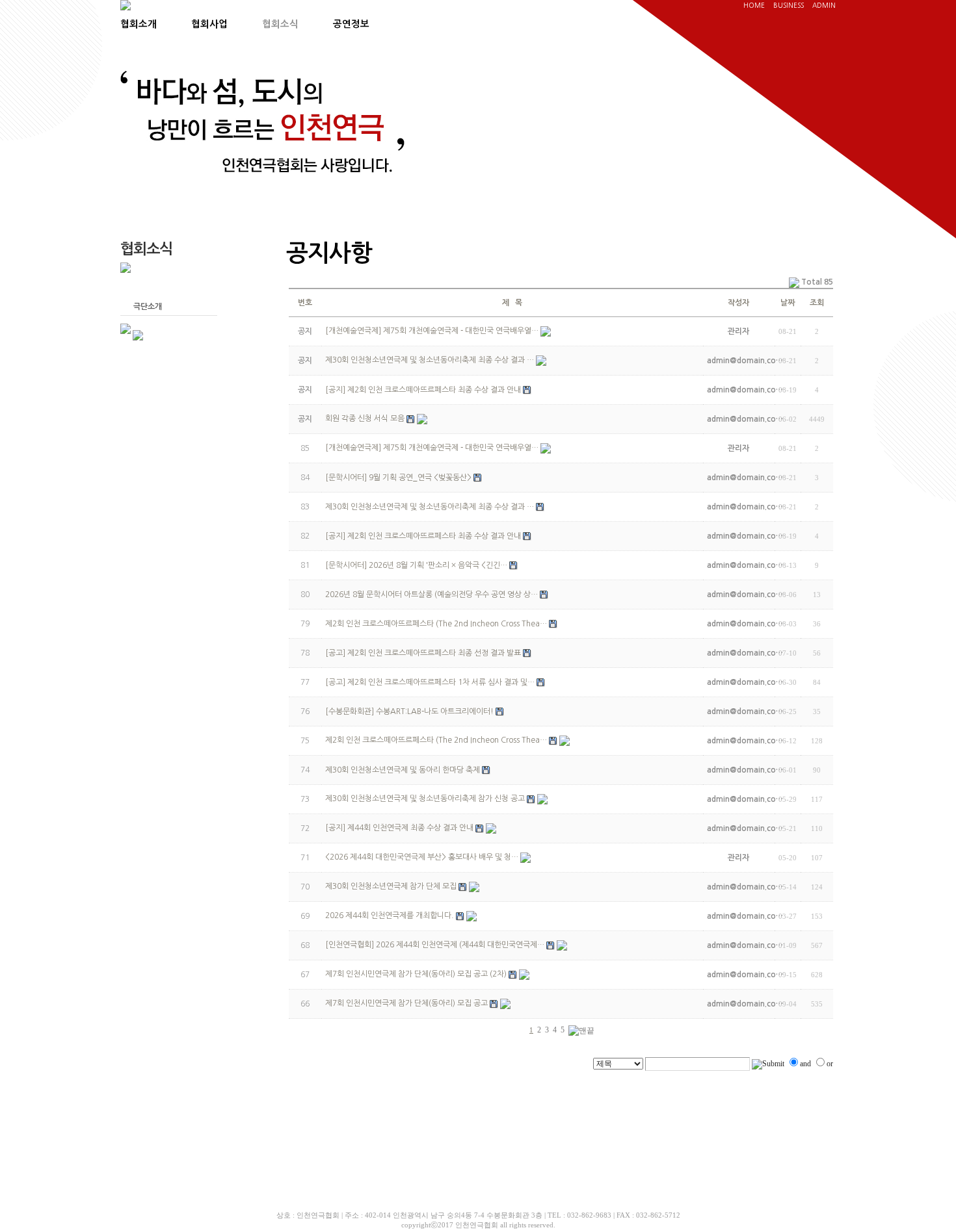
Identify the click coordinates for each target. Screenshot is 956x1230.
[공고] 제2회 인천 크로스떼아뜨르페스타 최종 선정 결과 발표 (423, 653)
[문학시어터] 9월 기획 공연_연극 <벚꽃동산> (398, 477)
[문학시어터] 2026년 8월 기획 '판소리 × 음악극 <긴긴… (416, 565)
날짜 (787, 303)
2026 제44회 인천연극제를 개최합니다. (389, 915)
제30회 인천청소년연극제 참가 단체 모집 (391, 886)
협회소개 (138, 24)
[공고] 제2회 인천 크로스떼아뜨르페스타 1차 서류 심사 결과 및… (430, 682)
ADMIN (824, 5)
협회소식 (280, 24)
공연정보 (351, 24)
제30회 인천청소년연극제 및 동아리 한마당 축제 (402, 770)
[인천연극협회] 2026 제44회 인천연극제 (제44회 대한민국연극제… (434, 945)
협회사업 (209, 24)
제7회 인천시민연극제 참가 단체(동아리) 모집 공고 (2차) (416, 974)
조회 (817, 303)
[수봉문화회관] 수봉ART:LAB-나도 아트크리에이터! (409, 711)
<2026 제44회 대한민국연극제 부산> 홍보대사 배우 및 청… (421, 857)
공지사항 (147, 288)
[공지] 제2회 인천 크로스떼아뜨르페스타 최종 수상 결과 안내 (423, 536)
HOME (754, 5)
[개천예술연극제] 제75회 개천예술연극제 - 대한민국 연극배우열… (431, 448)
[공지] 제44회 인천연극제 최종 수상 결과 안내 (399, 828)
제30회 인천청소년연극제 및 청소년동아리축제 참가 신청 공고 (425, 798)
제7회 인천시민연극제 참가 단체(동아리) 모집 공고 (406, 1003)
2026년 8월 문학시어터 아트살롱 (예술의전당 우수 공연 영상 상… (431, 594)
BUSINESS (788, 5)
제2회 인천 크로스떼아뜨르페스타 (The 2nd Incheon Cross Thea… (436, 624)
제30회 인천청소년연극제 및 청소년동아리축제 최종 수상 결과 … (429, 507)
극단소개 (147, 307)
